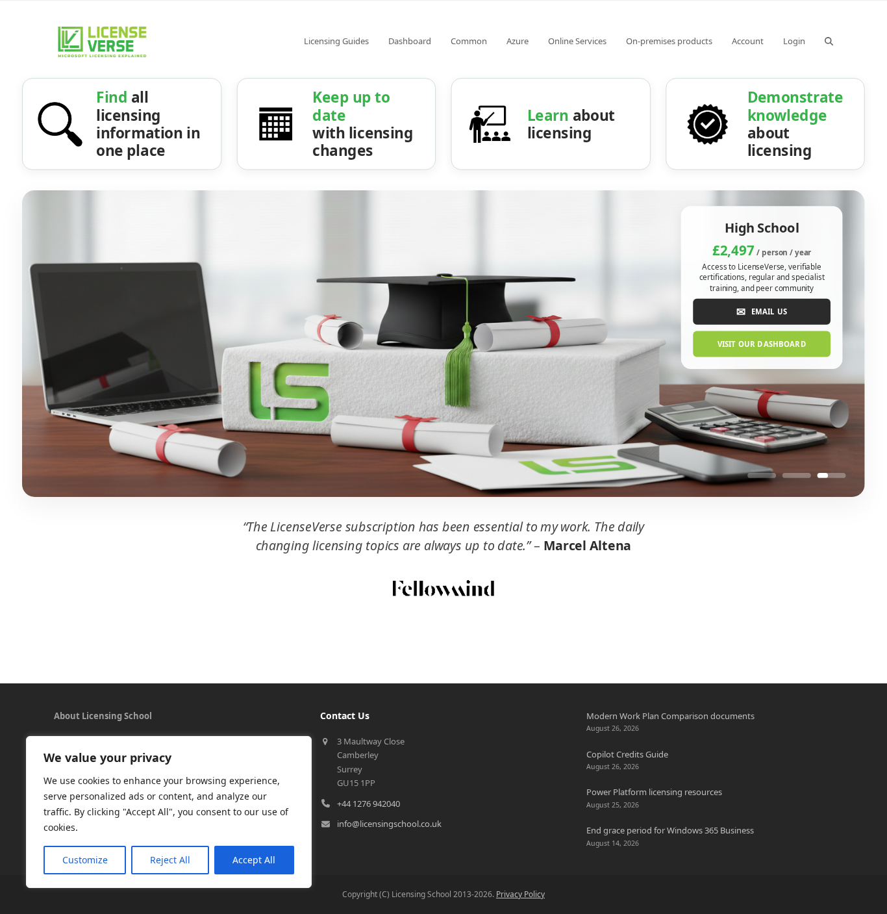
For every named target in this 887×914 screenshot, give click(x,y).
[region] (169, 812)
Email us (761, 310)
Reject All (170, 860)
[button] (829, 41)
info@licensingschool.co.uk (389, 824)
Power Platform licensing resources (654, 792)
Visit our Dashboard (762, 344)
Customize (85, 860)
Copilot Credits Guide (627, 754)
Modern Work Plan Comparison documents (670, 716)
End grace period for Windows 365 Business (670, 830)
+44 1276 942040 (368, 803)
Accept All (253, 860)
